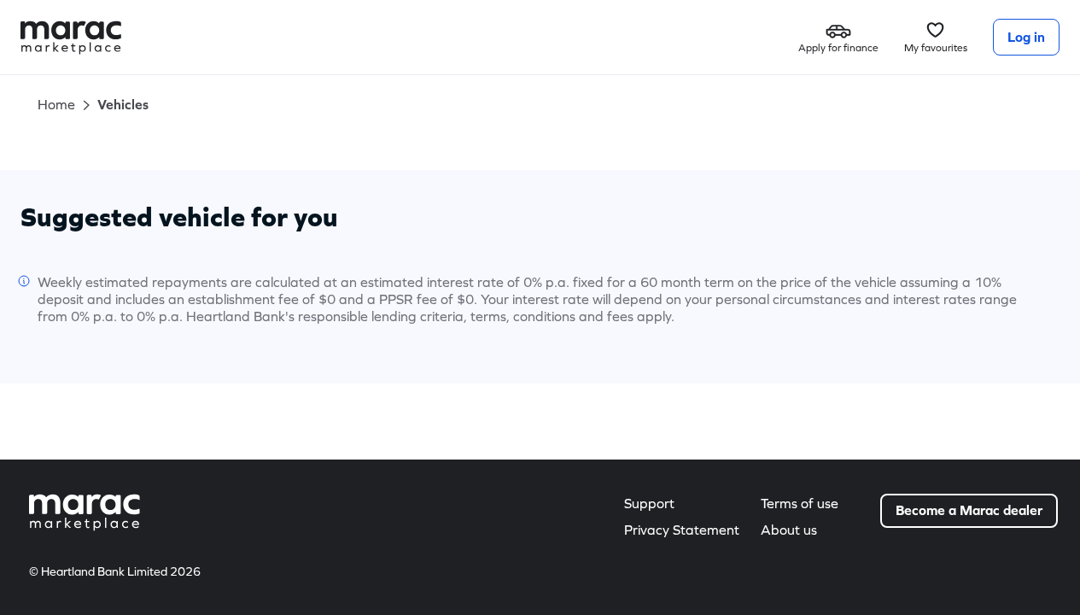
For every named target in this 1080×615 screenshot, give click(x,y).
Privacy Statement (681, 530)
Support (649, 503)
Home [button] (56, 105)
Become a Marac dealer (969, 510)
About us (789, 530)
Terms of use (799, 503)
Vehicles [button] (123, 105)
